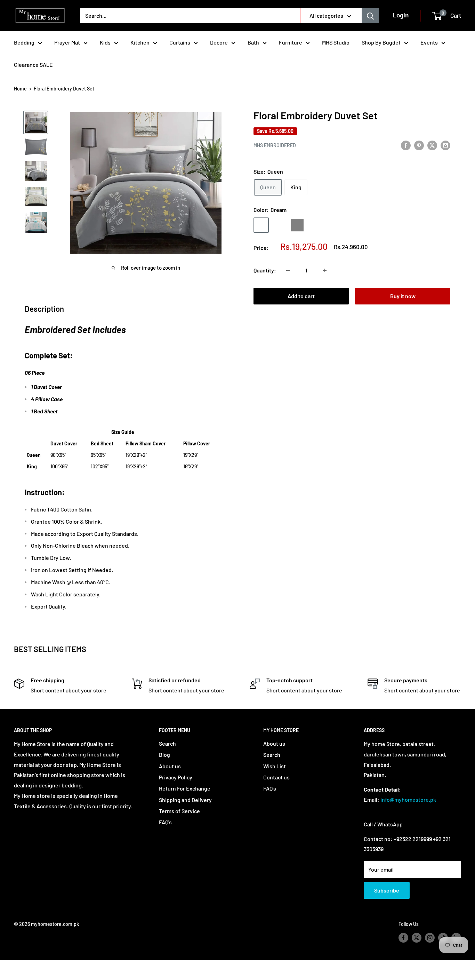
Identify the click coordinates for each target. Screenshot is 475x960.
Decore (219, 42)
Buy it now (403, 296)
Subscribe (386, 890)
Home (20, 89)
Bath (253, 42)
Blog (164, 754)
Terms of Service (179, 811)
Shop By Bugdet (381, 42)
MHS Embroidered (274, 145)
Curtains (179, 42)
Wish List (274, 766)
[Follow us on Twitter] (416, 938)
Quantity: (264, 270)
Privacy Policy (175, 777)
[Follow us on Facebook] (403, 938)
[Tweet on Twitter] (432, 145)
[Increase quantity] (324, 270)
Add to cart (301, 296)
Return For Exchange (184, 788)
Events (429, 42)
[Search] (370, 15)
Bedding (24, 42)
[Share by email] (445, 145)
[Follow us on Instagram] (430, 938)
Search (167, 743)
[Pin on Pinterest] (419, 145)
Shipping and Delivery (185, 799)
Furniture (290, 42)
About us (170, 766)
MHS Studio (335, 42)
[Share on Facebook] (406, 145)
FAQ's (165, 822)
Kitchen (140, 42)
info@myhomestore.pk (408, 799)
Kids (105, 42)
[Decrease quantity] (288, 270)
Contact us (276, 777)
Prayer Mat (67, 42)
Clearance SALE (33, 64)
